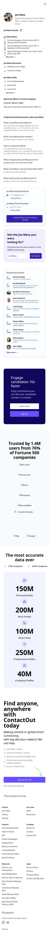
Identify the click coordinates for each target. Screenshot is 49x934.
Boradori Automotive (21, 292)
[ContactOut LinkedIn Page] (3, 922)
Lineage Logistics (18, 325)
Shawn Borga (18, 330)
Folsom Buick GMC (30, 40)
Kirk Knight (17, 346)
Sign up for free (24, 779)
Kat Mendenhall (19, 283)
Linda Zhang (18, 306)
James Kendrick (19, 298)
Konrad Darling (19, 277)
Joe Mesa (20, 14)
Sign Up (24, 414)
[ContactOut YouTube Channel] (7, 922)
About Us (30, 828)
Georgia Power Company (28, 348)
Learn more (24, 406)
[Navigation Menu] (45, 4)
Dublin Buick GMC (30, 46)
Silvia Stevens (18, 338)
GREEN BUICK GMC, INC (32, 317)
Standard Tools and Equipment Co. (24, 287)
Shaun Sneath (18, 315)
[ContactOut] (13, 3)
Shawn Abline (18, 321)
